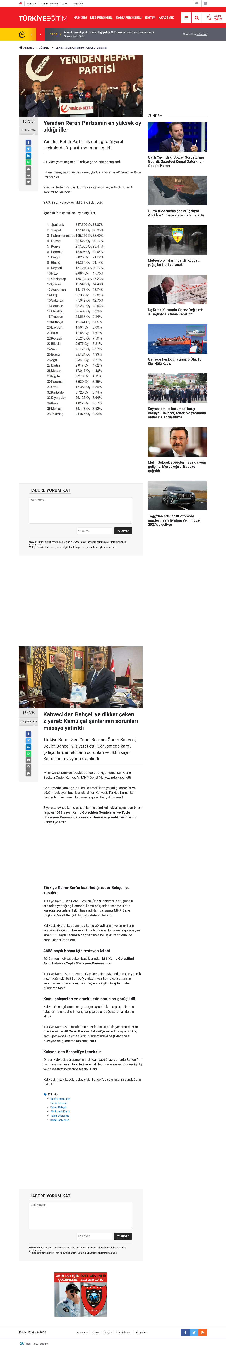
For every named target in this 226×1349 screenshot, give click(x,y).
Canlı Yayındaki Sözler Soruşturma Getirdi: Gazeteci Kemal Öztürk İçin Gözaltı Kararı (111, 34)
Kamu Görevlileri (59, 1120)
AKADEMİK (166, 17)
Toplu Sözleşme (59, 1115)
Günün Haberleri (49, 3)
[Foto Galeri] (205, 3)
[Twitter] (28, 149)
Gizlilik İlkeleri (123, 1332)
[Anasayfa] (21, 3)
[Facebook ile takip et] (185, 1332)
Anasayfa (82, 1332)
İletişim (108, 1332)
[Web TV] (197, 3)
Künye (95, 1332)
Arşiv (64, 3)
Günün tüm (195, 34)
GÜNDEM (80, 17)
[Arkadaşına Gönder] (28, 169)
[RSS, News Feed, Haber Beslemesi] (202, 1332)
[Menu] (186, 17)
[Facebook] (28, 142)
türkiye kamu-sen (60, 1098)
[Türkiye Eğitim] (43, 17)
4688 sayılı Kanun (60, 1111)
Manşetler (32, 3)
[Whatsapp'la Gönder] (28, 162)
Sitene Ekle (77, 3)
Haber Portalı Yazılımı (37, 1343)
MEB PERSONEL (101, 17)
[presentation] (31, 34)
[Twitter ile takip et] (194, 1332)
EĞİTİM (150, 17)
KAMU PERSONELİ (129, 17)
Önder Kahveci (58, 1103)
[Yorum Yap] (28, 182)
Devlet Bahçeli (58, 1107)
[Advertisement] (81, 453)
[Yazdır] (28, 175)
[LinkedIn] (28, 156)
